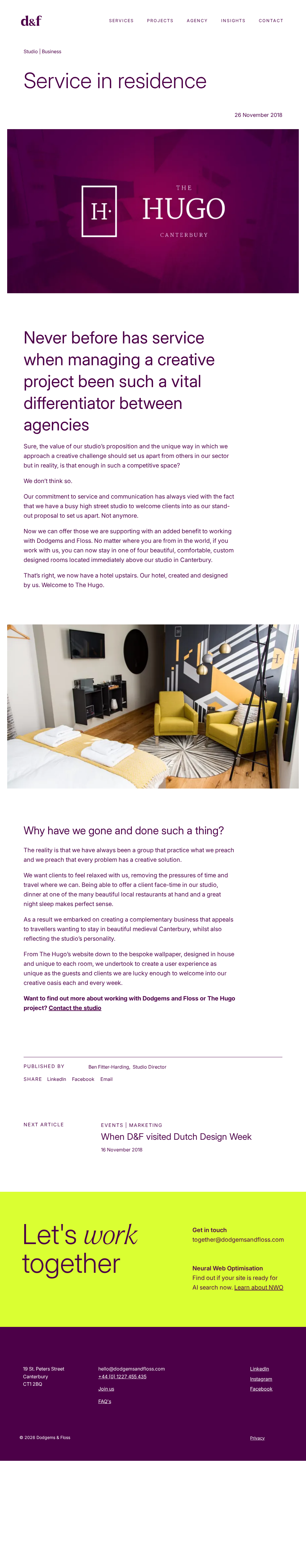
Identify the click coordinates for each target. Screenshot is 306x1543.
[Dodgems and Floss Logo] (45, 22)
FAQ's (104, 1401)
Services (121, 20)
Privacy (257, 1437)
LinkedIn (56, 1079)
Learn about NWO (258, 1287)
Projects (160, 20)
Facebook (83, 1079)
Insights (233, 20)
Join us (106, 1389)
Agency (197, 20)
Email (106, 1079)
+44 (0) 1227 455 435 (122, 1376)
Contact (271, 20)
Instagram (261, 1379)
